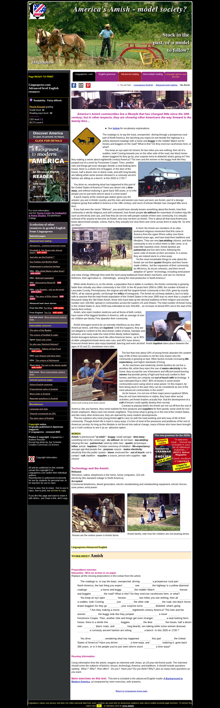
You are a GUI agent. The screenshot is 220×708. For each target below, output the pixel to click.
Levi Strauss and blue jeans (48, 356)
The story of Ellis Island (46, 296)
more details (128, 706)
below (116, 128)
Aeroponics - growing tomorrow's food (48, 246)
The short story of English (42, 418)
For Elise (48, 308)
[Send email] (82, 87)
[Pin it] (89, 87)
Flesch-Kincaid (37, 106)
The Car (47, 313)
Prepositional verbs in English (44, 389)
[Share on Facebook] (75, 87)
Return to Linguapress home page (131, 691)
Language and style (39, 409)
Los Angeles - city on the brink (49, 289)
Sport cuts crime (43, 339)
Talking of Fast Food (51, 349)
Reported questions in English (44, 398)
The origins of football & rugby (44, 335)
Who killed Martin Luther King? (50, 271)
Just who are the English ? (42, 257)
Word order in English (40, 394)
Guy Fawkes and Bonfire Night (44, 262)
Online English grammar (41, 384)
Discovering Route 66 (45, 283)
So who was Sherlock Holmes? (44, 344)
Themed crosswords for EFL (43, 414)
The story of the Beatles (40, 330)
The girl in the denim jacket (54, 365)
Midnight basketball (44, 278)
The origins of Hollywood (47, 360)
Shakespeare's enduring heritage (45, 266)
